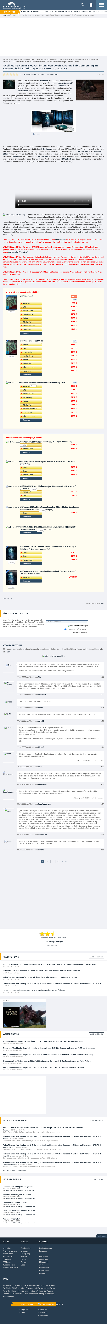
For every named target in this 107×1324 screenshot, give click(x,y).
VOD (15, 1285)
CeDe (25, 467)
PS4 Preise (7, 1259)
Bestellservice (8, 1254)
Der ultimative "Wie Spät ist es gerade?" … (19, 1187)
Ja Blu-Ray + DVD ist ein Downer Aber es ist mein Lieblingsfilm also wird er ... (31, 1132)
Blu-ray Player (16, 1291)
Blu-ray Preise (8, 1257)
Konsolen (32, 1294)
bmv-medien (28, 311)
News (14, 15)
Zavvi (60, 59)
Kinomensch (43, 784)
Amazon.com (28, 449)
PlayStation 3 (8, 1288)
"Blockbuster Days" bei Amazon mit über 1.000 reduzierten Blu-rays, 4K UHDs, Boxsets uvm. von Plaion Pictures (47, 1061)
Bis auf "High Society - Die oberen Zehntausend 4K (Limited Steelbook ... (29, 1167)
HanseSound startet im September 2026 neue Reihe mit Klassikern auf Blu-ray (34, 990)
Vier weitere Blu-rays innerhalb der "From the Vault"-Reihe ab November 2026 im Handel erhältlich (41, 971)
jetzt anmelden (70, 629)
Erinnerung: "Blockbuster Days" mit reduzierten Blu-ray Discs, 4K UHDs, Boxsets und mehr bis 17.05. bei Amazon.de (49, 1048)
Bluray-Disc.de (7, 15)
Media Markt (28, 322)
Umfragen (25, 1251)
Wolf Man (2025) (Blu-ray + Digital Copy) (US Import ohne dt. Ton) (46, 442)
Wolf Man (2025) (26, 296)
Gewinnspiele (26, 1248)
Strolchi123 (7, 1147)
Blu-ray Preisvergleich (47, 1285)
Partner (24, 1262)
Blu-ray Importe (8, 1297)
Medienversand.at (30, 409)
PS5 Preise (7, 1262)
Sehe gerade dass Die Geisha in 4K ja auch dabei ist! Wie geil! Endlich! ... (30, 1158)
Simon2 (41, 747)
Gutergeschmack (9, 1165)
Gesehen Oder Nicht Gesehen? (15, 1203)
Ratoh (5, 1139)
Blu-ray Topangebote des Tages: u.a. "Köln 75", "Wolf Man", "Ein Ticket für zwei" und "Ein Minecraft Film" (43, 1067)
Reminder (27, 333)
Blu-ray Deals (42, 1313)
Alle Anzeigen (96, 957)
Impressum (43, 1259)
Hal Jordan (42, 695)
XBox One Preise (9, 1265)
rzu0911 (41, 767)
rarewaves (27, 329)
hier (8, 652)
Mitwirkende (43, 1262)
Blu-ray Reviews (43, 1288)
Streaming (40, 1294)
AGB (40, 1265)
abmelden (82, 629)
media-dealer (28, 314)
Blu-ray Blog (25, 1254)
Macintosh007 (10, 1191)
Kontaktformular (45, 1248)
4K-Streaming (8, 1285)
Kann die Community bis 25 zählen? (17, 1195)
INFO (74, 299)
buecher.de (27, 412)
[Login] (91, 5)
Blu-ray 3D (42, 1291)
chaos (40, 708)
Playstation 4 (33, 1291)
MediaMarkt (54, 59)
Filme (19, 15)
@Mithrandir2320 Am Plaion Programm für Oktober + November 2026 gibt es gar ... (34, 1149)
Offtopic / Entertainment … (27, 1191)
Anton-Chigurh (8, 1156)
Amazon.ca (27, 577)
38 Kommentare (53, 74)
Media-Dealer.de (68, 59)
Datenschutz (44, 1268)
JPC (42, 59)
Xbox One (19, 1294)
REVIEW (74, 296)
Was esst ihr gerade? (11, 1219)
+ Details (11, 312)
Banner (23, 1259)
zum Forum (7, 598)
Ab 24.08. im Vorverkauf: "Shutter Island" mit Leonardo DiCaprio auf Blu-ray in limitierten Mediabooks (43, 1128)
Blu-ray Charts (22, 1285)
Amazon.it (27, 492)
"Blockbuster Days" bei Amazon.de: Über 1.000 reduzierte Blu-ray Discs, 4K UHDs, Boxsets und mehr (43, 1041)
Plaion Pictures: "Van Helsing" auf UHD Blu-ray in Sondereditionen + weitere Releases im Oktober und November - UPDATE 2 (52, 984)
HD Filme (16, 1288)
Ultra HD (24, 1288)
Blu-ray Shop (49, 1294)
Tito (39, 677)
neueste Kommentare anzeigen (14, 1170)
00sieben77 (42, 835)
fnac (25, 471)
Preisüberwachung (10, 1251)
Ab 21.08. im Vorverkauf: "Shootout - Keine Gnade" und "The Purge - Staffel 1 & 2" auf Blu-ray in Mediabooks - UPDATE (49, 964)
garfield (41, 721)
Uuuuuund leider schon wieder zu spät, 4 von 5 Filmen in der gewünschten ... (31, 1141)
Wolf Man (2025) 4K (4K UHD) (32, 341)
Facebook (43, 1251)
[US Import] (53, 121)
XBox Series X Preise (10, 1268)
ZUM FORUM (98, 1179)
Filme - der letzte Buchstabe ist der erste (19, 1211)
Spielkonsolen (33, 1285)
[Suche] (83, 5)
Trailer (26, 1294)
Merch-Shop (25, 1257)
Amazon (37, 59)
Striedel (5, 1130)
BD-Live (25, 1291)
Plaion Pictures (29, 326)
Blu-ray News (42, 1310)
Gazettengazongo (44, 804)
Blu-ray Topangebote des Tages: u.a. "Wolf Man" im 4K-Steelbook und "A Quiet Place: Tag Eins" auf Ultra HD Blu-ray (48, 1054)
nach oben (102, 1236)
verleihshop (27, 397)
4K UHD (13, 1294)
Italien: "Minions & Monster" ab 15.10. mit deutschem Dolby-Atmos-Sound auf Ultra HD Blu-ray (40, 977)
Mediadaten (43, 1257)
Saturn (46, 59)
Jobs (23, 1265)
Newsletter (7, 1248)
